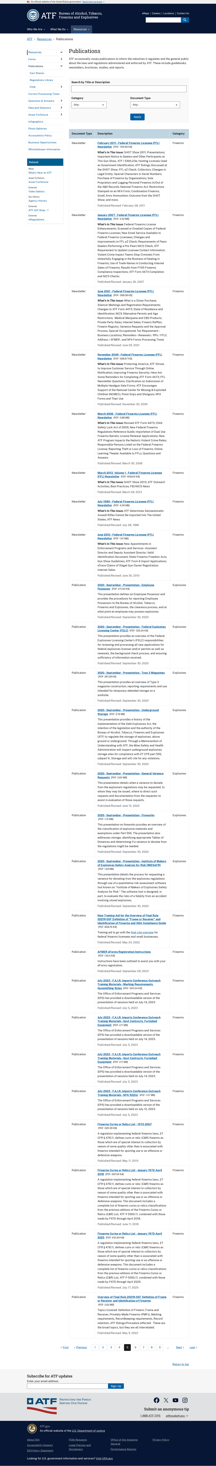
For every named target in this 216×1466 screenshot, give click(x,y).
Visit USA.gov (104, 1458)
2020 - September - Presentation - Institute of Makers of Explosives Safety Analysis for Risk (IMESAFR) (132, 863)
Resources (44, 39)
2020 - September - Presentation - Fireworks (126, 815)
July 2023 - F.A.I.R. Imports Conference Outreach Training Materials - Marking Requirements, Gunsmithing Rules (129, 984)
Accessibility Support (40, 1445)
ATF (30, 39)
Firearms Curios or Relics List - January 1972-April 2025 (130, 1235)
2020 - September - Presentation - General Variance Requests (131, 775)
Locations (168, 13)
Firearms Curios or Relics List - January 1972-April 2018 (130, 1172)
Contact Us (183, 13)
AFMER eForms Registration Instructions (124, 952)
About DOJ (33, 1439)
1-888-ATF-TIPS (150, 1415)
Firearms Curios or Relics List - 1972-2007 (125, 1124)
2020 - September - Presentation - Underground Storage (128, 712)
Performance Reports (123, 1449)
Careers (156, 13)
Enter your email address (42, 1381)
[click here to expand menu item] (61, 52)
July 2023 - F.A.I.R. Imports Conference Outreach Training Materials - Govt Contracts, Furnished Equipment (129, 1021)
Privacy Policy (161, 1439)
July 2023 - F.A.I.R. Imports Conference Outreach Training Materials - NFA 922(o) (129, 1093)
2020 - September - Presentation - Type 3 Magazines (131, 672)
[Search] (185, 20)
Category (77, 98)
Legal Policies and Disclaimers (80, 1447)
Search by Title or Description (90, 82)
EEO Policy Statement (40, 1450)
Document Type (140, 98)
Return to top (180, 1364)
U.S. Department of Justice (88, 1430)
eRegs (145, 13)
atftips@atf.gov (175, 1415)
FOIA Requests (78, 1439)
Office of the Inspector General (124, 1441)
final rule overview (142, 932)
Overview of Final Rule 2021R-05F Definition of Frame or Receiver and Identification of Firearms (132, 1298)
